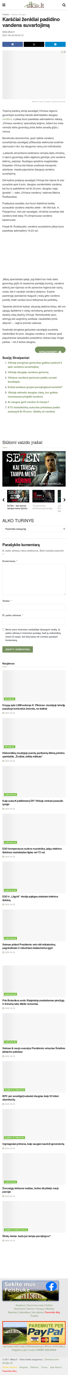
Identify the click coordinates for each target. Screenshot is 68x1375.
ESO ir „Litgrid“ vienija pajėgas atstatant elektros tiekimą (30, 898)
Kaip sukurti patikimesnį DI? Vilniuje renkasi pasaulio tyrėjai (32, 802)
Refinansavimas (35, 1346)
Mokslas (50, 1308)
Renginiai (23, 1367)
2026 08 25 (9, 856)
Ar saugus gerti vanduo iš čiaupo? (28, 402)
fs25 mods (19, 1346)
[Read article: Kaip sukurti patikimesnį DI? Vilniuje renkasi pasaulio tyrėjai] (34, 782)
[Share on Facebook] (12, 44)
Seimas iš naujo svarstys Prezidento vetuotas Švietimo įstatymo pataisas (33, 1049)
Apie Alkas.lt (56, 1367)
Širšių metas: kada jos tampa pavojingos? (26, 1236)
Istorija (9, 699)
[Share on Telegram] (55, 44)
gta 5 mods (29, 1349)
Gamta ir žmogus (19, 14)
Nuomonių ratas (35, 1305)
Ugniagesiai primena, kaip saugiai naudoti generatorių (33, 1144)
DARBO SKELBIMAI (46, 1349)
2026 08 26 (9, 712)
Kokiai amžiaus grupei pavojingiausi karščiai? (35, 387)
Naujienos (21, 1305)
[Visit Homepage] (34, 5)
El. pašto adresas (12, 615)
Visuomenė (19, 1308)
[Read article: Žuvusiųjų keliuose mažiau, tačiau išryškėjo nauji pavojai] (34, 1169)
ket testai (8, 1346)
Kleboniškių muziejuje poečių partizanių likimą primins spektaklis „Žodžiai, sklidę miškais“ (33, 754)
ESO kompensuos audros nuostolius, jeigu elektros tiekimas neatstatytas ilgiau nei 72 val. (32, 850)
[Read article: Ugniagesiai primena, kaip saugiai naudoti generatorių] (34, 1125)
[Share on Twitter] (34, 44)
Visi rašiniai (37, 1312)
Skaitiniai (12, 1312)
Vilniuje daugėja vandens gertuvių (28, 372)
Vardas (7, 600)
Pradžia (5, 14)
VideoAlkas (24, 1312)
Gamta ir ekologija (16, 1230)
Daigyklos (17, 1349)
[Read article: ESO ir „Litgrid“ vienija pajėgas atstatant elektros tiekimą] (34, 877)
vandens (7, 119)
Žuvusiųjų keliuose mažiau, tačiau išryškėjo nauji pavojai (30, 1189)
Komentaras (10, 561)
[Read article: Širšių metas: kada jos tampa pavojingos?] (34, 1217)
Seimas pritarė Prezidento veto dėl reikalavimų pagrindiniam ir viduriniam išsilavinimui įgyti (28, 946)
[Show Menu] (3, 5)
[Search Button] (64, 5)
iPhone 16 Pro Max (54, 1346)
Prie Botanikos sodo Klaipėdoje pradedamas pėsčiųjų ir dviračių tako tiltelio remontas (33, 1002)
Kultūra (49, 1305)
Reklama (34, 1367)
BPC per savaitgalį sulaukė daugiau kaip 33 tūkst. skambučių (30, 1097)
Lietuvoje (10, 794)
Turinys (44, 1367)
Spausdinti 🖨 (50, 351)
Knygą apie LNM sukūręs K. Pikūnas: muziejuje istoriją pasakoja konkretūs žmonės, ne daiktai (33, 706)
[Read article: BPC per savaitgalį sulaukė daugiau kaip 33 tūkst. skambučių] (34, 1077)
